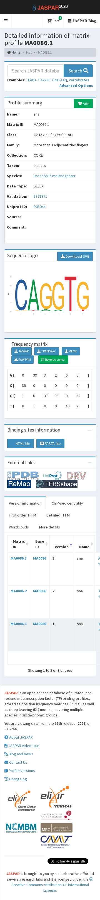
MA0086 (39, 558)
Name (84, 546)
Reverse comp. (54, 359)
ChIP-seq (59, 79)
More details (49, 527)
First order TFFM (22, 515)
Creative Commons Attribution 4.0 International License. (50, 887)
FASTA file (52, 443)
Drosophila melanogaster (55, 175)
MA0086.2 (19, 590)
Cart (56, 19)
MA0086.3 (19, 558)
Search (75, 70)
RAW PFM (24, 359)
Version (62, 546)
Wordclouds (19, 527)
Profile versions (21, 770)
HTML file (22, 443)
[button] (6, 21)
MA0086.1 (19, 623)
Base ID (39, 544)
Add (85, 103)
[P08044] (25, 475)
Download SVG (77, 256)
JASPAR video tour (23, 745)
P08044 (40, 206)
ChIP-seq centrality (67, 503)
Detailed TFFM (58, 515)
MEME (72, 351)
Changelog (17, 778)
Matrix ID (19, 544)
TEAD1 (31, 79)
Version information (25, 503)
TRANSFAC (48, 351)
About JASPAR (20, 737)
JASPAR (23, 351)
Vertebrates (79, 79)
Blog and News (20, 753)
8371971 (40, 196)
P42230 (44, 79)
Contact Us (17, 762)
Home (15, 52)
